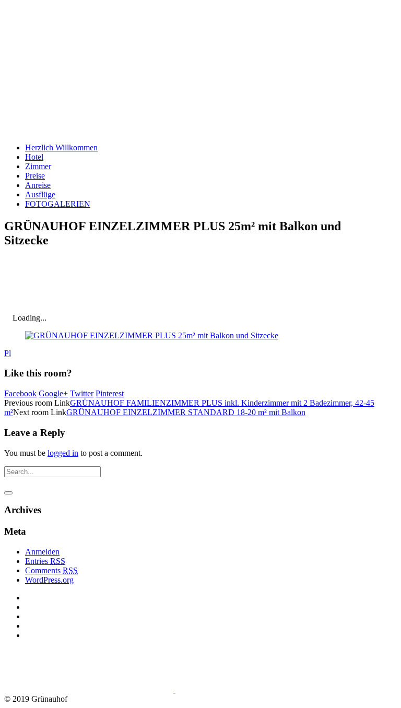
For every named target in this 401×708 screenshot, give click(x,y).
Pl (7, 353)
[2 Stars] (82, 284)
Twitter (81, 393)
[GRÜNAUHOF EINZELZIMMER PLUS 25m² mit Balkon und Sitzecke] (151, 335)
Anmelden (42, 551)
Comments (51, 570)
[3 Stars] (135, 284)
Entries (45, 561)
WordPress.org (49, 579)
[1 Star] (30, 284)
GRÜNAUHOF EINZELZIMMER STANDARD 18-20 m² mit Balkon (185, 412)
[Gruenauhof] (132, 689)
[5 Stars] (239, 284)
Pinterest (110, 393)
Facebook (20, 393)
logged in (63, 453)
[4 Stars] (187, 284)
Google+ (53, 393)
